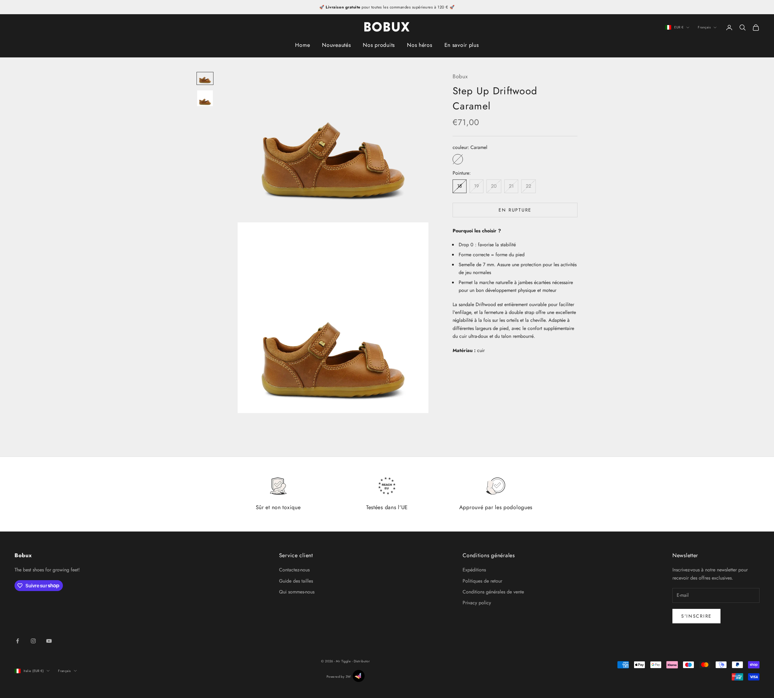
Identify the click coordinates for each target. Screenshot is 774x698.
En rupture (515, 210)
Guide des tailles (296, 580)
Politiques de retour (482, 580)
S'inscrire (696, 616)
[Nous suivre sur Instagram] (33, 641)
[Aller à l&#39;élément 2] (205, 98)
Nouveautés (336, 45)
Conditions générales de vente (493, 591)
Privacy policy (477, 602)
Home (302, 45)
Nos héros (419, 45)
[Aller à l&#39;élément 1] (205, 78)
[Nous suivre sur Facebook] (18, 641)
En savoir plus (461, 45)
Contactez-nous (294, 569)
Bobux (460, 76)
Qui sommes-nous (296, 591)
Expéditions (474, 569)
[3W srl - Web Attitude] (359, 676)
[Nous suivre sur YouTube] (49, 641)
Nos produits (379, 45)
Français (704, 27)
